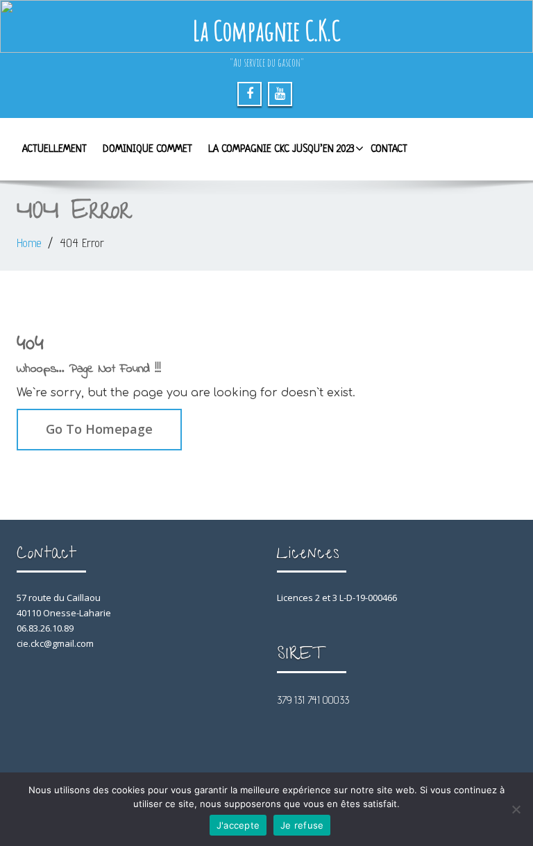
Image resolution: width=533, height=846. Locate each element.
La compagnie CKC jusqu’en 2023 (281, 149)
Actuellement (54, 149)
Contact (389, 149)
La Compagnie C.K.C (266, 30)
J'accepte (238, 825)
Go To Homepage (99, 429)
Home (29, 243)
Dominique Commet (147, 149)
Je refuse (301, 825)
